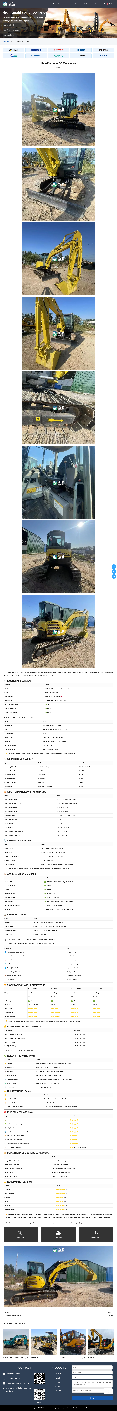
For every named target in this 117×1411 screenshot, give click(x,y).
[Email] (114, 576)
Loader (68, 4)
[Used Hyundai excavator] (36, 55)
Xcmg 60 (110, 1315)
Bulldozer (87, 4)
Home (47, 4)
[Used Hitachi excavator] (58, 50)
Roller (97, 4)
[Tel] (114, 571)
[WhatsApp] (114, 566)
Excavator (56, 4)
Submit (92, 1398)
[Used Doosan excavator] (13, 55)
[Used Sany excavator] (81, 55)
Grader (77, 4)
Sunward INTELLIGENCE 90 (12, 1315)
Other (27, 41)
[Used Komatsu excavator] (36, 50)
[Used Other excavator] (103, 55)
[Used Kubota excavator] (58, 55)
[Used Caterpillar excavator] (13, 50)
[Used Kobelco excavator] (81, 50)
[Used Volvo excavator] (103, 50)
